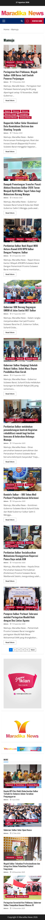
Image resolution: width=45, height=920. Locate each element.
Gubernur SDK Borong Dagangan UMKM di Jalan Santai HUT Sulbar (22, 292)
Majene (7, 111)
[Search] (22, 21)
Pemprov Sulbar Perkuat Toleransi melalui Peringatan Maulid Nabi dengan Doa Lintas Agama (22, 598)
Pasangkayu (23, 114)
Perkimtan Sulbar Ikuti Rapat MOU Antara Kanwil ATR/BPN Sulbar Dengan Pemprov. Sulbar (22, 230)
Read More (11, 101)
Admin (6, 82)
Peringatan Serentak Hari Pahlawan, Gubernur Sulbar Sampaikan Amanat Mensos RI (22, 904)
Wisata (9, 824)
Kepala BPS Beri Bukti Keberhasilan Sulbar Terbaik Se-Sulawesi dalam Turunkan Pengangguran (21, 794)
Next (33, 650)
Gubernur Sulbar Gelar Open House (18, 830)
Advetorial (10, 62)
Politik (19, 857)
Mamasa (16, 111)
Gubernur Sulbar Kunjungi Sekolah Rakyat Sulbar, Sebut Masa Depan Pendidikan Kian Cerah (22, 350)
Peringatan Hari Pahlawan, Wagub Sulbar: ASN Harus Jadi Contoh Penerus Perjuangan (22, 56)
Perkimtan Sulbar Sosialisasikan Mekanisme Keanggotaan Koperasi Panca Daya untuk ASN (22, 537)
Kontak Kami (37, 21)
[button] (3, 20)
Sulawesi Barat (25, 118)
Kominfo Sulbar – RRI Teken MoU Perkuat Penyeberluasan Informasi (22, 479)
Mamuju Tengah (10, 114)
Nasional (29, 62)
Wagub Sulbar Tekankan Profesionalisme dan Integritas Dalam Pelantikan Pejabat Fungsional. (22, 866)
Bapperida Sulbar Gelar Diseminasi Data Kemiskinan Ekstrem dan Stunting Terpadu (21, 126)
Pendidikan (11, 65)
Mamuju (20, 62)
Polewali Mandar (11, 118)
